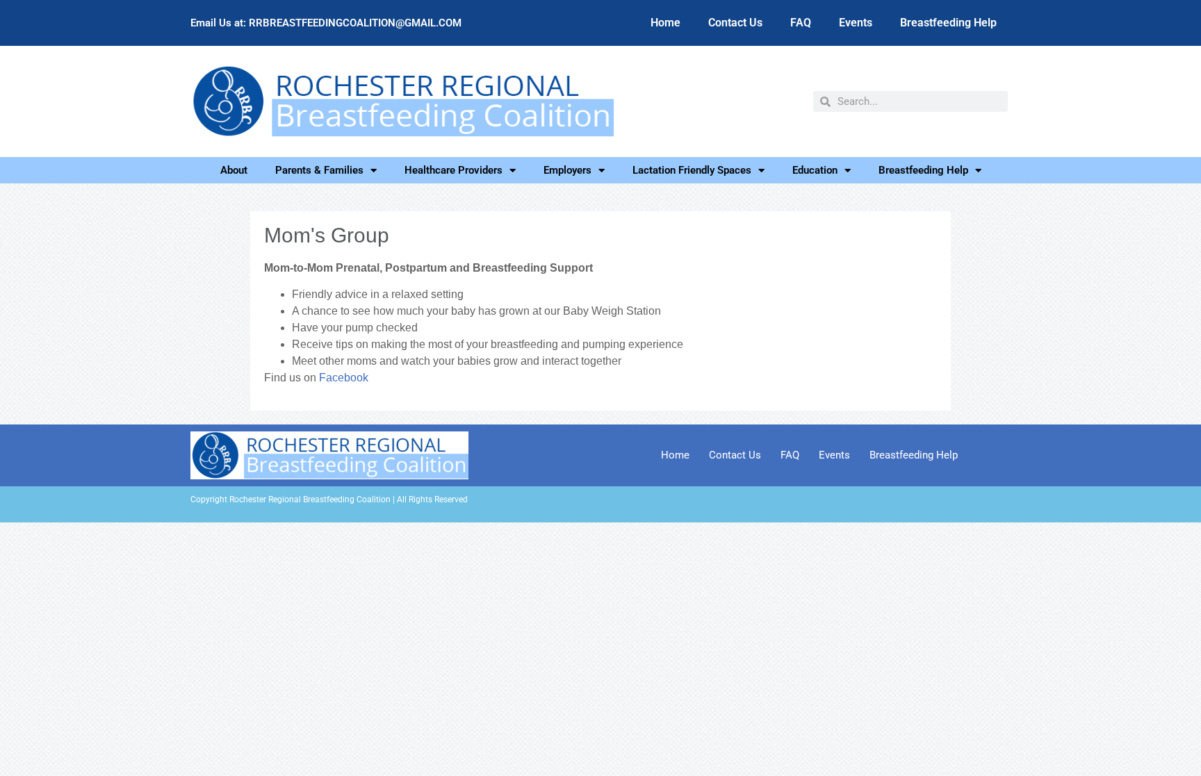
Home (665, 22)
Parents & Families (319, 170)
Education (815, 170)
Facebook (343, 377)
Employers (567, 170)
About (233, 170)
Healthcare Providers (454, 170)
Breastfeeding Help (948, 22)
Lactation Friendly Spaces (691, 170)
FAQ (800, 22)
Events (855, 22)
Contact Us (735, 22)
